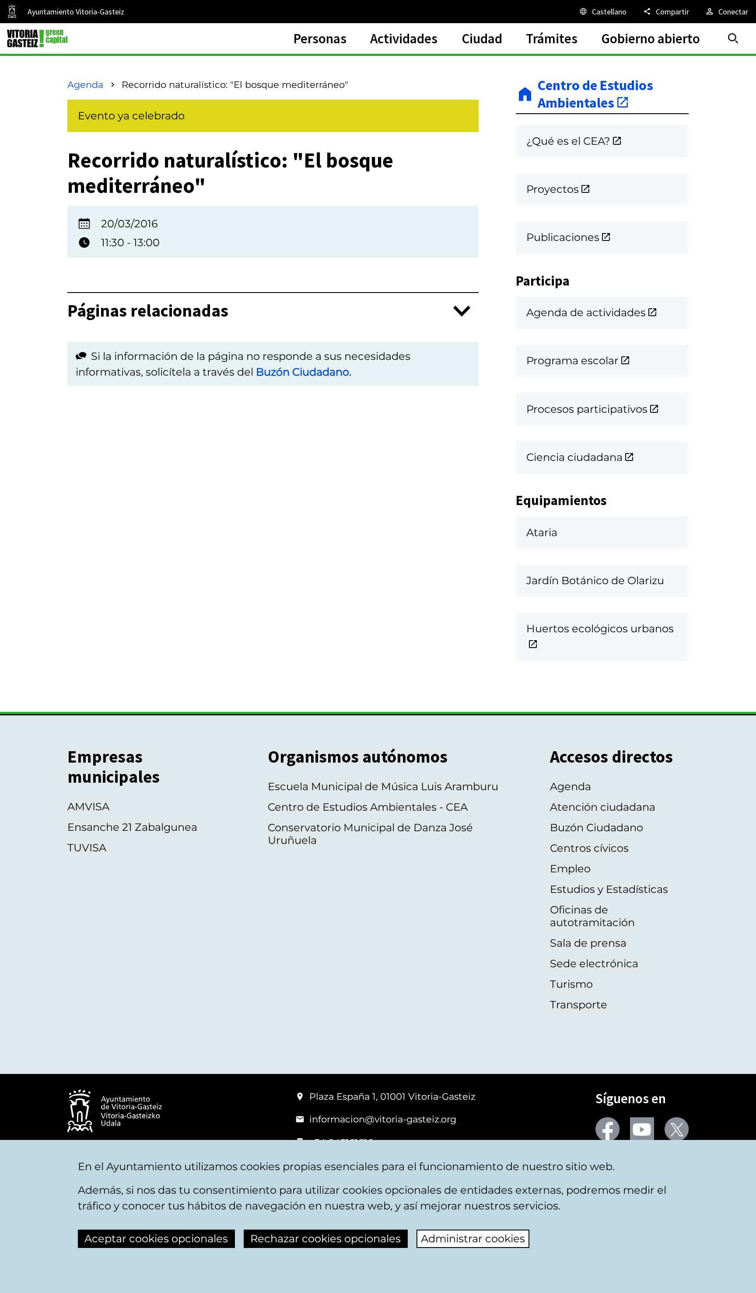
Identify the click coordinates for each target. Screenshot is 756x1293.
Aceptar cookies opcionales (156, 1238)
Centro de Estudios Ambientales (595, 94)
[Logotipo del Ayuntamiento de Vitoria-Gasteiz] (114, 1112)
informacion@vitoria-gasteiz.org (382, 1119)
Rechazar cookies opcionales (325, 1238)
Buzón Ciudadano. (303, 372)
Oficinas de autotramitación (592, 916)
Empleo (570, 868)
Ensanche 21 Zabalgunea (132, 827)
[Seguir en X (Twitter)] (677, 1129)
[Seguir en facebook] (607, 1129)
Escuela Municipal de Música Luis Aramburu (383, 786)
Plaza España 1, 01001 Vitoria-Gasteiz (392, 1096)
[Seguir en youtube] (642, 1129)
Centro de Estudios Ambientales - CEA (368, 807)
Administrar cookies (473, 1238)
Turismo (571, 984)
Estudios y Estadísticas (609, 889)
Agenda (85, 84)
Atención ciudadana (602, 807)
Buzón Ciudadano (596, 827)
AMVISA (88, 806)
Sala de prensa (588, 943)
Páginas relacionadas (147, 311)
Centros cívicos (589, 848)
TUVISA (86, 847)
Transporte (578, 1004)
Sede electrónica (594, 963)
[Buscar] (733, 38)
